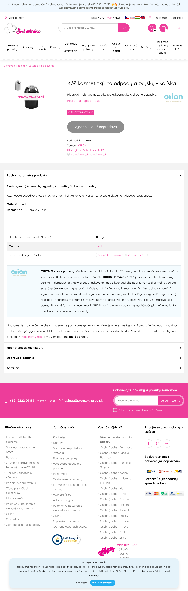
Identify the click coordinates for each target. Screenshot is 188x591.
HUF (118, 17)
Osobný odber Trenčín (114, 521)
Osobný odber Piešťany (115, 504)
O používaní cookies (66, 521)
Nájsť (124, 28)
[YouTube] (167, 443)
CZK (101, 17)
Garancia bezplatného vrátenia (67, 450)
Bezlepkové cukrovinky (21, 483)
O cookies (12, 519)
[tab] (94, 175)
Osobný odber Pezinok (114, 499)
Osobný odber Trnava (114, 526)
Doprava (58, 442)
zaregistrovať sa (170, 400)
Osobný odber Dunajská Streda (115, 465)
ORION (82, 145)
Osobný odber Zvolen (114, 532)
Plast (99, 246)
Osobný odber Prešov (114, 515)
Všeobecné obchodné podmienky (67, 466)
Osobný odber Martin (114, 488)
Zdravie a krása (137, 255)
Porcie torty (13, 457)
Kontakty (59, 437)
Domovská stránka (14, 65)
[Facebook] (149, 443)
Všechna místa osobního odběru (116, 439)
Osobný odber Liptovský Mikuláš (115, 480)
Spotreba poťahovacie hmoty (20, 449)
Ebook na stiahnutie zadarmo (18, 439)
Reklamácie (60, 473)
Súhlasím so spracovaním (141, 410)
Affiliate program (64, 500)
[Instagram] (158, 443)
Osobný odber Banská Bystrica (114, 455)
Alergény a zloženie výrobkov (19, 475)
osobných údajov (154, 410)
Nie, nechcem (80, 582)
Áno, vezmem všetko (103, 582)
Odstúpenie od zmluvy (67, 479)
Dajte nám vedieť (32, 337)
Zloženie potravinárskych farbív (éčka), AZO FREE (22, 465)
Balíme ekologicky (65, 458)
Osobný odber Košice (114, 473)
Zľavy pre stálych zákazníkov (17, 490)
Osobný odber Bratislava (116, 447)
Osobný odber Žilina (113, 537)
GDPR (10, 514)
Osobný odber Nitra (113, 493)
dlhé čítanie (106, 571)
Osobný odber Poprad (114, 510)
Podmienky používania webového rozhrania (20, 506)
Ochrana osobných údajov (23, 524)
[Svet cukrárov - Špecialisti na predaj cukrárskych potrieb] (22, 28)
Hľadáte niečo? (16, 498)
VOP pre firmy (62, 494)
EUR (109, 17)
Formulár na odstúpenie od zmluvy (70, 487)
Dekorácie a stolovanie (41, 65)
